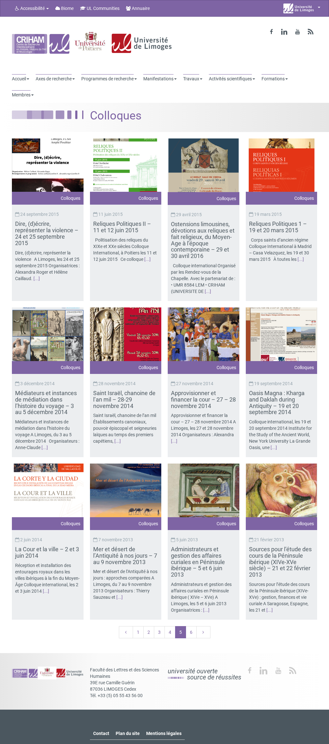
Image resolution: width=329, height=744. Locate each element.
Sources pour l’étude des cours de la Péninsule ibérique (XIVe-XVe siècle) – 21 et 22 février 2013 (280, 562)
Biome (67, 8)
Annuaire (140, 8)
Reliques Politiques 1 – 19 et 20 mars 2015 (278, 227)
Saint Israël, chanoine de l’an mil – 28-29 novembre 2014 (124, 399)
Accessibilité (32, 8)
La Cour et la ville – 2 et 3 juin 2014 (47, 552)
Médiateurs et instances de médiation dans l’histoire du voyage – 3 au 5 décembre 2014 (46, 402)
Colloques (70, 198)
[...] (36, 278)
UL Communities (103, 8)
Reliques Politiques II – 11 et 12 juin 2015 (122, 227)
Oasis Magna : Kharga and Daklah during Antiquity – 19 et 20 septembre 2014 (277, 402)
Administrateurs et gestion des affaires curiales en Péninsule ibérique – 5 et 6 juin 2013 (198, 562)
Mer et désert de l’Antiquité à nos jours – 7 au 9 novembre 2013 (125, 555)
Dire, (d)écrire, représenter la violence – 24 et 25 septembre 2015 (46, 233)
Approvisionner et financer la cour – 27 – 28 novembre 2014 (203, 399)
